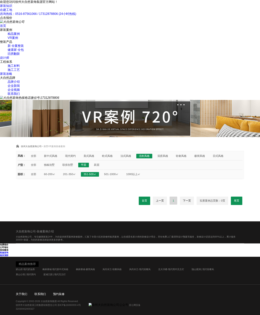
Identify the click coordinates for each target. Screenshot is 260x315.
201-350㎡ (69, 174)
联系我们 (14, 93)
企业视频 (14, 89)
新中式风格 (50, 155)
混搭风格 (162, 155)
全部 (33, 155)
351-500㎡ (90, 174)
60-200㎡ (49, 174)
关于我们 (21, 294)
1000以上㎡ (133, 174)
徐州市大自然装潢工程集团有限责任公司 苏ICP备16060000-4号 (48, 305)
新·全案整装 (16, 45)
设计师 (4, 57)
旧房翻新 (14, 53)
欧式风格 (107, 155)
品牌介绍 (14, 81)
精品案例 (14, 33)
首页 (3, 25)
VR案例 (13, 37)
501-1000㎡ (111, 174)
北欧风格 (144, 155)
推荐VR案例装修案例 (54, 146)
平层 (83, 164)
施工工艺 (14, 69)
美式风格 (89, 155)
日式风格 (218, 155)
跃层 (96, 164)
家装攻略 (6, 73)
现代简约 (70, 155)
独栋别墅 (49, 164)
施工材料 (14, 65)
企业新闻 (14, 85)
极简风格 (199, 155)
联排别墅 (67, 164)
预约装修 (59, 294)
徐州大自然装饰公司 (31, 146)
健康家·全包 (16, 49)
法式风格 (125, 155)
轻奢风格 (181, 155)
